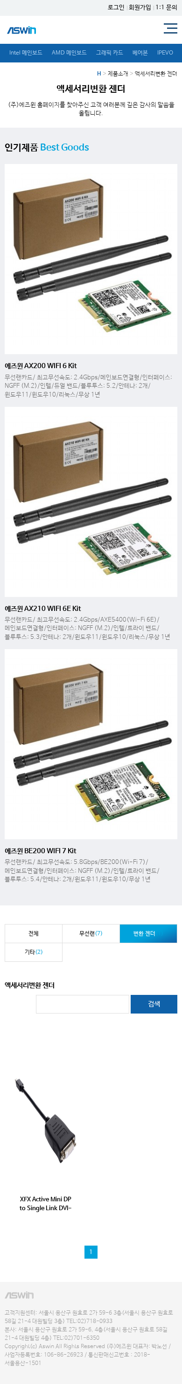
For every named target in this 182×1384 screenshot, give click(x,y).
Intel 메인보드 (25, 53)
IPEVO (165, 53)
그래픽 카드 (109, 53)
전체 (33, 934)
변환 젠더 (148, 934)
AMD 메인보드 (69, 53)
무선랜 (91, 934)
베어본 (140, 53)
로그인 (116, 7)
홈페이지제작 (17, 1372)
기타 (34, 952)
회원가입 (140, 7)
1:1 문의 (166, 7)
